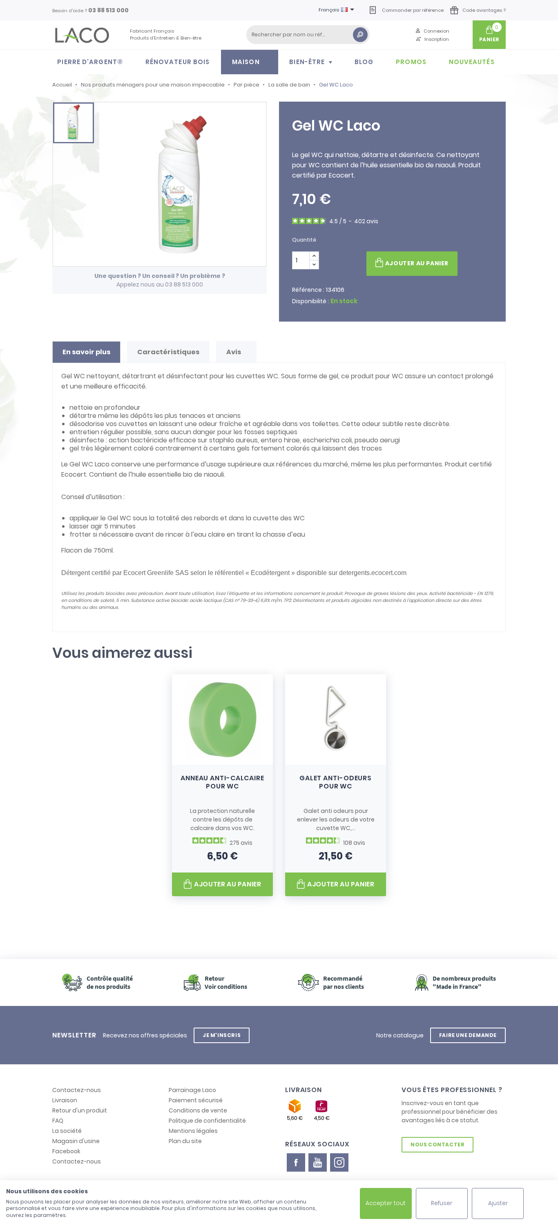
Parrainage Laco (192, 1090)
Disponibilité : (310, 301)
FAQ (57, 1121)
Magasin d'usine (76, 1141)
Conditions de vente (198, 1110)
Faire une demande (468, 1035)
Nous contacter (437, 1144)
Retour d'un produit (79, 1110)
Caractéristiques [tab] (168, 352)
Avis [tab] (234, 352)
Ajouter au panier (417, 263)
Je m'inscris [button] (222, 1035)
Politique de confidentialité (207, 1121)
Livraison (64, 1100)
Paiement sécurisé (196, 1100)
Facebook (66, 1151)
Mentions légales (193, 1131)
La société (67, 1131)
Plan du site (185, 1141)
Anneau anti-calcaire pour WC (222, 782)
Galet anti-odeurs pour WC (335, 782)
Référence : (308, 290)
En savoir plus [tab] (86, 352)
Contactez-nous (76, 1090)
